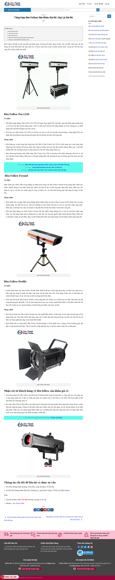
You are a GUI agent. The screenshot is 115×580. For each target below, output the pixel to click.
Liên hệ (107, 4)
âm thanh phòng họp (101, 34)
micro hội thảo (96, 43)
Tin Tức (89, 4)
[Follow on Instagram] (81, 547)
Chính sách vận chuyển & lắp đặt (51, 549)
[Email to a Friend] (41, 509)
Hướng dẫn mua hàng (63, 546)
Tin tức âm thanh (56, 418)
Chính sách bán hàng (48, 546)
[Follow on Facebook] (78, 547)
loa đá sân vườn (99, 55)
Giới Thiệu (82, 4)
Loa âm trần (8, 546)
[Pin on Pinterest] (45, 509)
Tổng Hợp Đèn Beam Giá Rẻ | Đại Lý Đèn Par (47, 167)
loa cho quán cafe (102, 47)
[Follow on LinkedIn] (88, 547)
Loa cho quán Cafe (22, 549)
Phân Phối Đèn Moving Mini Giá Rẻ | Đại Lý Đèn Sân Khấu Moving (47, 165)
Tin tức (43, 15)
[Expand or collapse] (81, 29)
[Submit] (97, 9)
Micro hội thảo (27, 546)
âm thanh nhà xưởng (100, 59)
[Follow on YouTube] (91, 547)
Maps (67, 490)
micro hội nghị (96, 38)
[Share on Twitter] (38, 509)
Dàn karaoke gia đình (98, 30)
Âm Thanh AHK (18, 503)
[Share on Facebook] (35, 509)
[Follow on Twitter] (85, 547)
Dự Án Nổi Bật (99, 4)
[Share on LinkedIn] (48, 509)
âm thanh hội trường (97, 63)
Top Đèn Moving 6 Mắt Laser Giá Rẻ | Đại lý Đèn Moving (47, 170)
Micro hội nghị (17, 546)
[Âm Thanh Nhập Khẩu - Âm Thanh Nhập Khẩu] (13, 4)
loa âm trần (97, 51)
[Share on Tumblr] (51, 509)
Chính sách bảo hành (50, 551)
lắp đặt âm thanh (99, 26)
